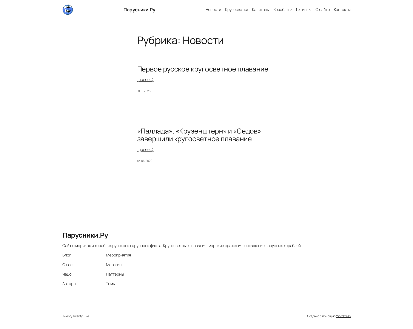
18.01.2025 (144, 91)
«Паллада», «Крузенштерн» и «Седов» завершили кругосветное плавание (199, 135)
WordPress (343, 316)
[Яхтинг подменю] (310, 10)
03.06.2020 (144, 161)
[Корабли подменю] (291, 10)
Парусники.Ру (139, 9)
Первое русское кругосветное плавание (202, 69)
